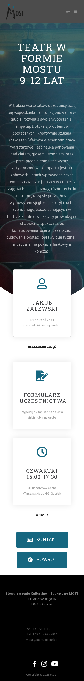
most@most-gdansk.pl (42, 640)
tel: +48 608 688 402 (42, 634)
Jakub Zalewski (42, 305)
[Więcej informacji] (68, 11)
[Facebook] (34, 664)
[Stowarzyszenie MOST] (15, 11)
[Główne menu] (76, 11)
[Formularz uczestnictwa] (42, 375)
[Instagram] (44, 664)
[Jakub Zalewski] (42, 283)
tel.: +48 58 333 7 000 (42, 629)
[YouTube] (54, 664)
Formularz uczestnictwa (43, 397)
